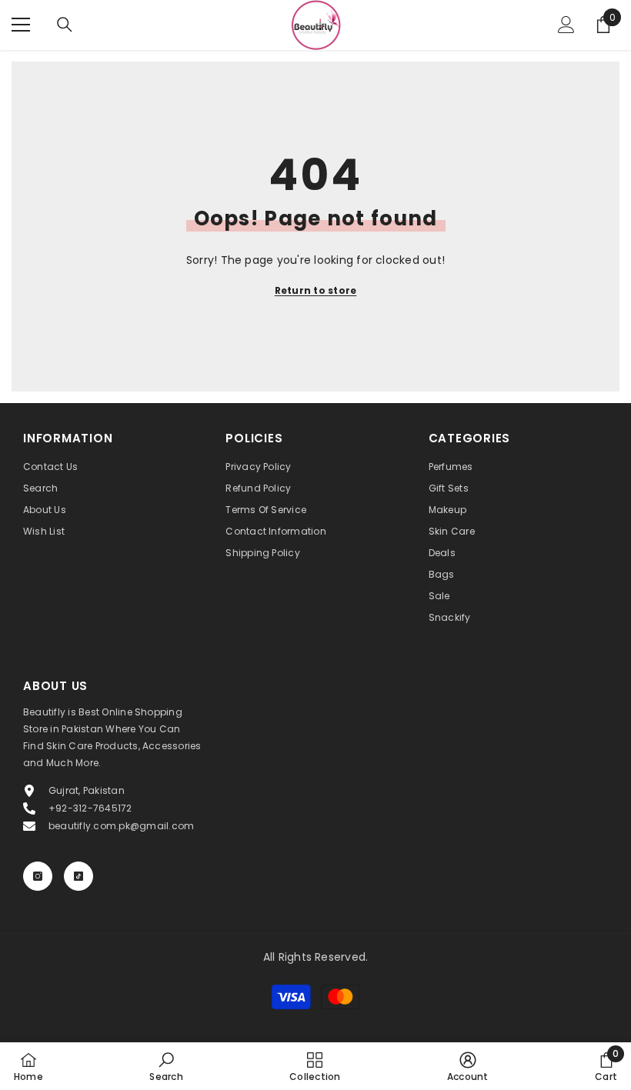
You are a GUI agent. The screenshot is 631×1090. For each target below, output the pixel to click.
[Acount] (566, 24)
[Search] (64, 24)
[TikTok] (78, 876)
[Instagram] (37, 876)
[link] (166, 1066)
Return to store (316, 290)
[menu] (21, 24)
